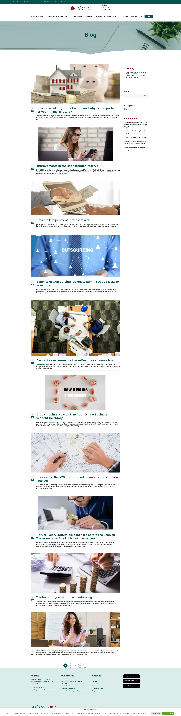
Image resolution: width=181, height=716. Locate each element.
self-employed (44, 364)
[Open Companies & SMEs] (44, 16)
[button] (103, 5)
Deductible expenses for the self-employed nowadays (75, 360)
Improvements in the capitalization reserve (67, 165)
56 (80, 665)
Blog (125, 109)
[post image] (75, 84)
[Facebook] (32, 693)
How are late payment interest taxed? (63, 220)
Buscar (126, 91)
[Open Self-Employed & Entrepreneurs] (70, 16)
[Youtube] (42, 693)
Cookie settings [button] (156, 713)
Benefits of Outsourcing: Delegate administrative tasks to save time (135, 142)
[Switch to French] (106, 7)
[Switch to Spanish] (106, 10)
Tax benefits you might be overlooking (64, 597)
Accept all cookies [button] (168, 713)
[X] (37, 693)
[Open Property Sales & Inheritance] (117, 16)
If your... (65, 174)
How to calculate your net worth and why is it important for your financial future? (135, 124)
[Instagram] (47, 693)
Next (85, 665)
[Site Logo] (85, 8)
